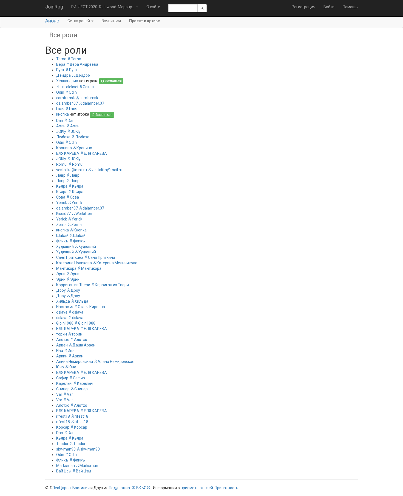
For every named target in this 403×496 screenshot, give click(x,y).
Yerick (61, 202)
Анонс (52, 21)
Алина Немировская (74, 361)
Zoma (61, 224)
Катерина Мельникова (117, 263)
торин (61, 334)
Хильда (63, 301)
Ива (59, 350)
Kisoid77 (63, 213)
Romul (61, 164)
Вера (60, 64)
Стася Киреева (91, 307)
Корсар (62, 427)
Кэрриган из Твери (73, 285)
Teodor (62, 443)
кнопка (62, 114)
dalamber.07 (67, 103)
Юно (60, 367)
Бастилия (81, 488)
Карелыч (64, 383)
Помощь (350, 7)
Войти (328, 7)
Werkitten (83, 213)
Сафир (62, 378)
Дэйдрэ (82, 75)
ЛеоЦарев (61, 488)
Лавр (61, 175)
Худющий (65, 246)
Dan (59, 120)
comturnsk (65, 98)
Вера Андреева (84, 64)
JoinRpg (54, 7)
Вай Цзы (63, 471)
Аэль (61, 126)
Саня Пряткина (69, 257)
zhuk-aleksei (67, 87)
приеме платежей (197, 488)
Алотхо (62, 339)
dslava (61, 312)
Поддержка (119, 488)
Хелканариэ (67, 81)
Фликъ (62, 241)
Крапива (64, 148)
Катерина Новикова (74, 263)
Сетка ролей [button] (79, 21)
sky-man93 (66, 449)
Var (59, 394)
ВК (138, 488)
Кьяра (61, 186)
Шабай (62, 235)
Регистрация (303, 7)
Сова (60, 197)
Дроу (61, 290)
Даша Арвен (83, 345)
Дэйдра (63, 75)
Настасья (64, 307)
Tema (61, 59)
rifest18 (63, 416)
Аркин (61, 356)
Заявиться (111, 21)
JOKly (61, 131)
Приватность (226, 488)
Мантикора (66, 268)
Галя (60, 109)
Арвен (62, 345)
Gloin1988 (64, 323)
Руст (60, 70)
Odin (60, 92)
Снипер (63, 389)
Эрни (61, 274)
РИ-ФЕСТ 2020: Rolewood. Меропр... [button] (103, 7)
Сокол (88, 87)
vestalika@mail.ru (71, 170)
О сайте (153, 7)
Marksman (65, 465)
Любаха (63, 137)
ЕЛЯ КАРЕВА (67, 153)
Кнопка (80, 230)
